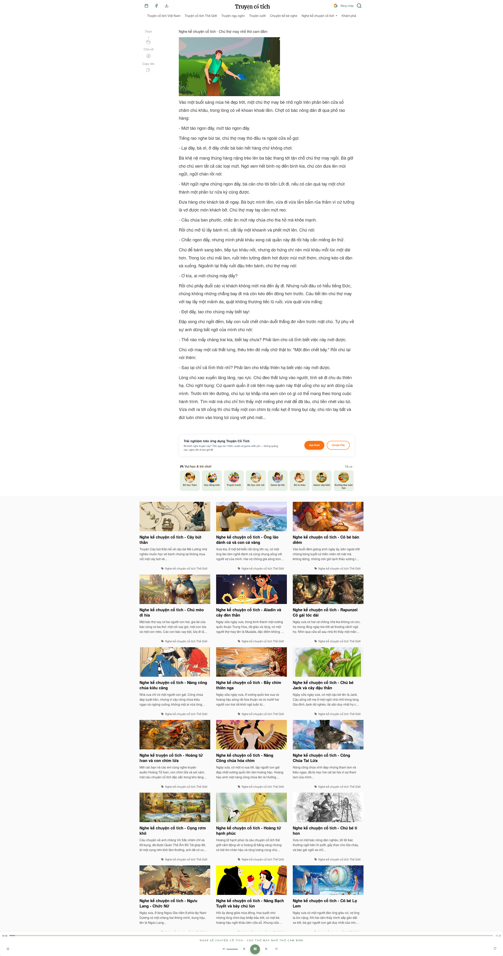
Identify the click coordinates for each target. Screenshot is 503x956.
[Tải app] (167, 6)
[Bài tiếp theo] (266, 949)
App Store (314, 445)
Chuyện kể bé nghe (283, 15)
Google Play (338, 445)
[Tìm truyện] (359, 5)
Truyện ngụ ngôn (233, 15)
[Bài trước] (244, 949)
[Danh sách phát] (8, 949)
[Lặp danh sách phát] (495, 949)
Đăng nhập (347, 5)
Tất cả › (349, 466)
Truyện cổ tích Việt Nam (163, 15)
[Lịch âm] (146, 6)
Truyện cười (257, 15)
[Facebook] (156, 6)
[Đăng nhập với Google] (335, 5)
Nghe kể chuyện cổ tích (318, 15)
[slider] (251, 935)
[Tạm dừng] (255, 949)
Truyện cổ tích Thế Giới (201, 15)
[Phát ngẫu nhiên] (276, 949)
